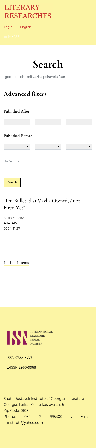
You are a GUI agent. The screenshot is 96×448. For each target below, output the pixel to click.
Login (8, 27)
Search (12, 182)
